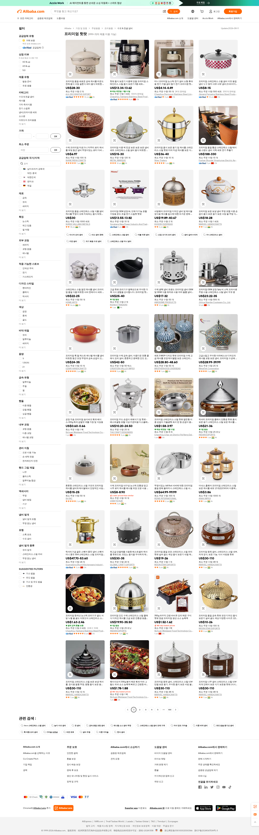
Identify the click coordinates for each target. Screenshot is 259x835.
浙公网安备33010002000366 (178, 830)
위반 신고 (158, 781)
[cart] (202, 12)
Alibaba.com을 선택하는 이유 (36, 753)
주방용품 (96, 28)
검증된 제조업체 (118, 753)
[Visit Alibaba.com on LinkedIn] (206, 787)
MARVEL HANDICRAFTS (210, 224)
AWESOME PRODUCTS (165, 302)
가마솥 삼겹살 (52, 732)
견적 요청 (115, 759)
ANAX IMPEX (205, 498)
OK (55, 136)
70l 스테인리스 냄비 (214, 235)
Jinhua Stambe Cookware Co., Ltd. (215, 302)
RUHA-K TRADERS (118, 304)
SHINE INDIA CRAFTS (76, 160)
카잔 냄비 (73, 241)
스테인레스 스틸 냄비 (120, 235)
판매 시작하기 (204, 759)
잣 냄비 (77, 726)
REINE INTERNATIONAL (165, 498)
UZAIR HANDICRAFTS (76, 368)
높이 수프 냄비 (60, 726)
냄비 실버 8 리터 (191, 235)
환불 (156, 770)
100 (169, 710)
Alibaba (67, 28)
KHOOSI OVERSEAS (163, 224)
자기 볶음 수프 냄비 (93, 241)
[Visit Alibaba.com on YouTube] (224, 787)
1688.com (98, 821)
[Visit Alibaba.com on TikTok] (230, 787)
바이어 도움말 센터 (163, 753)
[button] (164, 11)
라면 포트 (70, 732)
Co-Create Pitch (30, 759)
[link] (255, 806)
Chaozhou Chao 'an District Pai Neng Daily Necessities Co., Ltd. (173, 434)
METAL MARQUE (118, 160)
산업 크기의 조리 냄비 (167, 235)
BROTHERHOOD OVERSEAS (167, 368)
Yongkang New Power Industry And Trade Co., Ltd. (129, 224)
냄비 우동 (86, 732)
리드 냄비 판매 (97, 235)
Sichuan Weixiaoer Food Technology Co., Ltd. (85, 432)
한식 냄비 (121, 732)
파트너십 (202, 776)
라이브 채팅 (159, 759)
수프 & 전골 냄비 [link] (125, 28)
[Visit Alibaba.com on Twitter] (212, 787)
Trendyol (161, 821)
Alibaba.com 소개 (31, 747)
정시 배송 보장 (73, 764)
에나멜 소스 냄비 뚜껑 (122, 726)
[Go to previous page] (127, 709)
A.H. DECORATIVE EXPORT (78, 94)
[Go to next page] (175, 709)
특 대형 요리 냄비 (31, 732)
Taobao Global (141, 821)
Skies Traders (160, 160)
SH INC (69, 498)
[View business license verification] (156, 830)
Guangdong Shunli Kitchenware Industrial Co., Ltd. (85, 564)
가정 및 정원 (81, 28)
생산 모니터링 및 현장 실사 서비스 (82, 776)
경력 (25, 770)
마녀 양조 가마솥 (180, 726)
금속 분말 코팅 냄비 (97, 726)
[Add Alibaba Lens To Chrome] (63, 808)
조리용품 (108, 28)
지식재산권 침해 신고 (164, 776)
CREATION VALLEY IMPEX (122, 368)
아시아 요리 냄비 (76, 235)
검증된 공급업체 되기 (208, 770)
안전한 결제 (72, 753)
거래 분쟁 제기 (161, 764)
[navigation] (40, 369)
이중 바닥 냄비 (202, 726)
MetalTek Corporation (209, 368)
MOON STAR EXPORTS (165, 564)
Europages (173, 821)
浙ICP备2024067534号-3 (206, 830)
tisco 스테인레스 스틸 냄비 (35, 726)
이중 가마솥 (104, 732)
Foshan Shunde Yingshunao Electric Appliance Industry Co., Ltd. (218, 160)
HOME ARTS (71, 302)
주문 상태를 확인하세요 (209, 764)
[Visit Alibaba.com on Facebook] (200, 787)
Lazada (129, 821)
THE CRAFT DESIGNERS (121, 432)
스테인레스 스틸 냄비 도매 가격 (152, 726)
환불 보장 (71, 759)
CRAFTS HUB (116, 501)
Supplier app (131, 808)
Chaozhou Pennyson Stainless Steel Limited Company (173, 94)
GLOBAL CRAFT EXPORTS (122, 564)
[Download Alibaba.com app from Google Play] (226, 808)
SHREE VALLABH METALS (78, 224)
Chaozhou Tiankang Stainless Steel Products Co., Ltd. (129, 96)
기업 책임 (27, 764)
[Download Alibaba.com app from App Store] (204, 808)
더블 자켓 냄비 (143, 235)
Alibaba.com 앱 (157, 808)
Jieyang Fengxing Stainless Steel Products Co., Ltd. (218, 94)
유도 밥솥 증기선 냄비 (225, 726)
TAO (153, 821)
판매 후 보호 (72, 770)
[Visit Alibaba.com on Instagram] (218, 787)
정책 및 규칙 (72, 781)
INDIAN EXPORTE (207, 434)
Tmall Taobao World (115, 821)
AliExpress (87, 821)
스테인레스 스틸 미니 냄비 (120, 241)
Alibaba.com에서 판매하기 (210, 753)
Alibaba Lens (39, 808)
